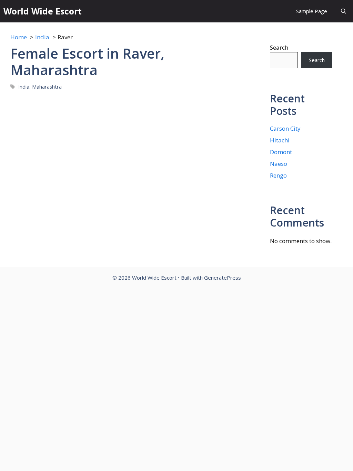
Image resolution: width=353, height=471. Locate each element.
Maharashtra (47, 86)
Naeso (278, 164)
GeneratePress (222, 277)
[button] (343, 11)
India (23, 86)
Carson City (285, 128)
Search (279, 47)
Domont (281, 152)
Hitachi (280, 140)
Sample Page (311, 11)
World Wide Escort (42, 11)
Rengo (278, 175)
